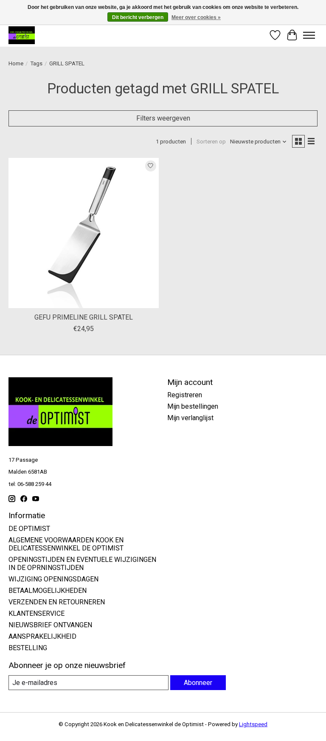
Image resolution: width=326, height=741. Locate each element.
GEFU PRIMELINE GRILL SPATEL (83, 317)
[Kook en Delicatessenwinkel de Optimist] (21, 35)
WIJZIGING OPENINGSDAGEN (53, 579)
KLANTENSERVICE (36, 613)
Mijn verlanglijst (190, 418)
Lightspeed (253, 724)
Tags (36, 63)
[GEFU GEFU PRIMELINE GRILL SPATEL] (83, 233)
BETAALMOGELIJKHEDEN (47, 591)
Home (15, 63)
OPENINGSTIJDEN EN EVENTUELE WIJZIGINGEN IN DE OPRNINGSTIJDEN (82, 564)
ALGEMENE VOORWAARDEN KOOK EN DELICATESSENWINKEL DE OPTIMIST (66, 544)
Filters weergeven (163, 118)
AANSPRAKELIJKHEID (42, 636)
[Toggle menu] (309, 35)
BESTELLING (27, 648)
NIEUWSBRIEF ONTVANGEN (50, 625)
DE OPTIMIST (29, 529)
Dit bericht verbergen (137, 17)
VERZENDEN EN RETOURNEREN (56, 602)
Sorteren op (211, 141)
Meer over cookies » (196, 17)
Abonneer (198, 683)
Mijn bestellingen (192, 406)
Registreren (184, 395)
